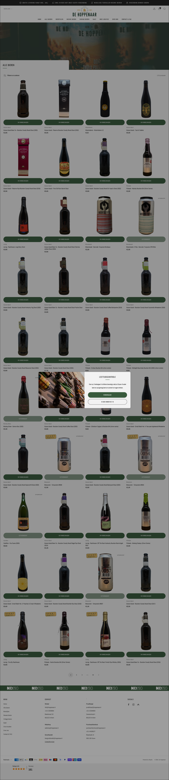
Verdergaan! (107, 395)
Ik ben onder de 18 (107, 402)
